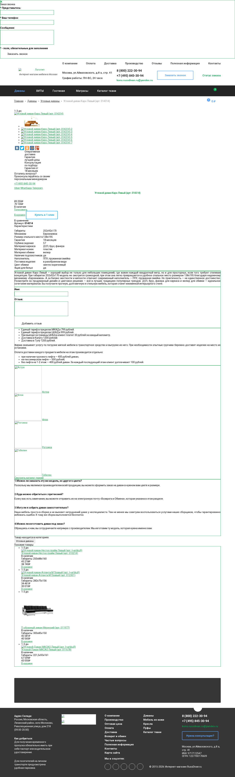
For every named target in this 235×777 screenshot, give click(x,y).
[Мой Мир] (32, 148)
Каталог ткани (106, 90)
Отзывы (157, 63)
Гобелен (46, 475)
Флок (45, 419)
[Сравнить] (213, 91)
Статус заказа (211, 75)
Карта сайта (112, 752)
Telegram (37, 188)
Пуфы (147, 728)
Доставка (110, 63)
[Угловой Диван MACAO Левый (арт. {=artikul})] (48, 646)
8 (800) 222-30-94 (129, 70)
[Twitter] (22, 148)
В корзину (19, 215)
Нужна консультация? (200, 735)
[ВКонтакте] (17, 148)
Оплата (90, 63)
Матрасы (82, 90)
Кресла (148, 723)
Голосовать (20, 209)
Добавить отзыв (32, 323)
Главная (18, 101)
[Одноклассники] (27, 148)
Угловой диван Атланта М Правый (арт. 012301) (48, 575)
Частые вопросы (115, 740)
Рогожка (47, 447)
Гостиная (59, 90)
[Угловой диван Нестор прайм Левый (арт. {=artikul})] (51, 550)
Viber (17, 188)
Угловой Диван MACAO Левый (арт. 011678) (46, 649)
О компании (69, 63)
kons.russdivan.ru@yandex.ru (135, 80)
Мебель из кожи (153, 719)
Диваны (19, 90)
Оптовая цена (113, 723)
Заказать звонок (17, 54)
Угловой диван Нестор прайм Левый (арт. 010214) (49, 553)
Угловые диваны (50, 101)
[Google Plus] (37, 148)
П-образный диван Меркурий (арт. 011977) (45, 627)
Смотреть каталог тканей (29, 477)
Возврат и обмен (115, 736)
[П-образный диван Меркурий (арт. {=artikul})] (37, 624)
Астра (45, 392)
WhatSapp (26, 188)
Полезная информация (185, 63)
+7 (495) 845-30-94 (130, 75)
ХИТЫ (40, 90)
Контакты (214, 63)
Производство (134, 63)
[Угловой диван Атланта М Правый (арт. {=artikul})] (50, 572)
